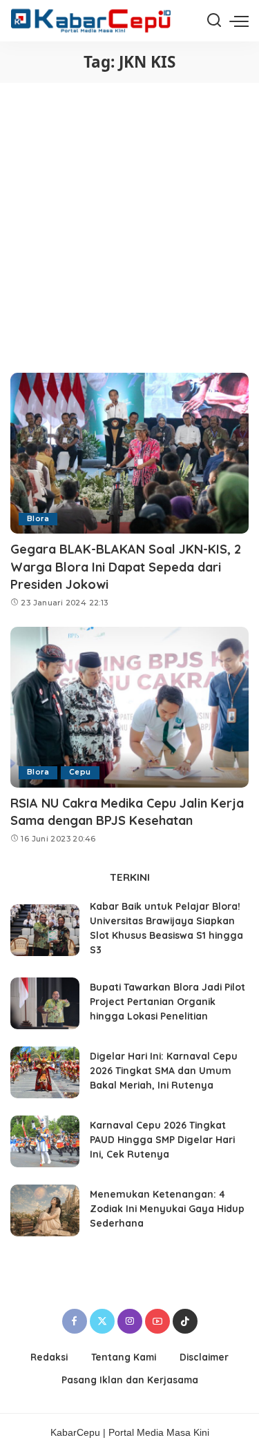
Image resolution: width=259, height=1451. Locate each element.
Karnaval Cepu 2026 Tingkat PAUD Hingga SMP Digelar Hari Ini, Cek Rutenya (162, 1139)
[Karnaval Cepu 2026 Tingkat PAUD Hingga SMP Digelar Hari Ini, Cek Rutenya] (44, 1141)
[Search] (214, 20)
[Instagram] (129, 1321)
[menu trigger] (239, 20)
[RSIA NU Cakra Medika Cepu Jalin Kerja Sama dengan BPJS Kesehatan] (129, 707)
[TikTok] (185, 1321)
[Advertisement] (129, 219)
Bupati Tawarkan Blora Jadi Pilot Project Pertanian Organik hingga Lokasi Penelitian (167, 1001)
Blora (38, 518)
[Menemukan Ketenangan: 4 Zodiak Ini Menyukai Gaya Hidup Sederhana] (44, 1210)
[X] (102, 1321)
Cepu (80, 772)
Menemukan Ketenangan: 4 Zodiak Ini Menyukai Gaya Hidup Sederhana (167, 1208)
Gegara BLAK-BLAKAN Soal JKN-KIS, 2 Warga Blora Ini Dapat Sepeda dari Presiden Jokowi (125, 566)
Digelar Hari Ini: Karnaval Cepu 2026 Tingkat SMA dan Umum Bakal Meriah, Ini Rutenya (164, 1070)
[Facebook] (74, 1321)
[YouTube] (157, 1321)
